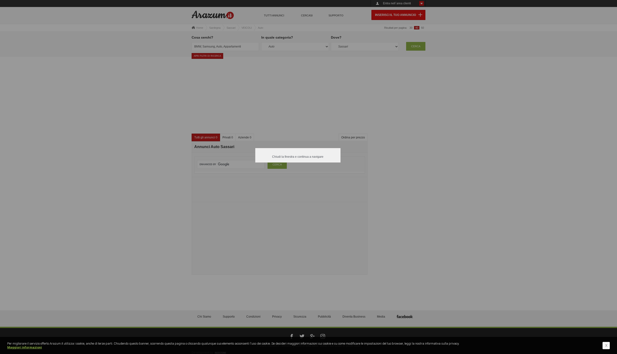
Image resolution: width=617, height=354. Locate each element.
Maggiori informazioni (24, 347)
